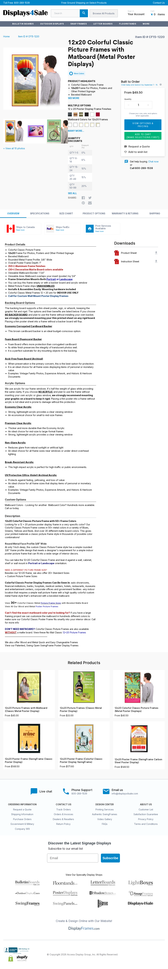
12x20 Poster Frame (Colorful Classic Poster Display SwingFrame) (81, 760)
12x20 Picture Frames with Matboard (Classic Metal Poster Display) (26, 709)
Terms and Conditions (146, 824)
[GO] (84, 13)
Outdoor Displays (52, 24)
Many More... (76, 131)
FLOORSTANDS (127, 24)
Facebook (134, 955)
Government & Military (22, 824)
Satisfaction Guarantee (146, 814)
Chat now (153, 161)
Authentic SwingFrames (104, 814)
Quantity (127, 99)
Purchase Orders (22, 819)
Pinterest (148, 955)
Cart (152, 11)
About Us (146, 804)
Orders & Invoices (63, 814)
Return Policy (63, 824)
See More (73, 98)
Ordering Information (22, 804)
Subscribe (110, 858)
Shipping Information (22, 814)
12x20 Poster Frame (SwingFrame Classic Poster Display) (28, 760)
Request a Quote (22, 809)
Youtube (163, 955)
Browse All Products (104, 13)
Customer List (146, 809)
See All (72, 193)
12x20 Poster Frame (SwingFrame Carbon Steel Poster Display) (138, 761)
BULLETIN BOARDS (23, 24)
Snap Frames (78, 24)
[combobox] (69, 13)
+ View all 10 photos (14, 148)
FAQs (104, 824)
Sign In (131, 11)
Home (6, 36)
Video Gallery (104, 819)
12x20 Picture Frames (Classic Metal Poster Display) (81, 709)
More (146, 24)
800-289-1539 (22, 2)
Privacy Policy (145, 819)
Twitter (141, 955)
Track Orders (63, 809)
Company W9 (22, 828)
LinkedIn (156, 955)
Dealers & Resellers (63, 819)
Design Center (104, 804)
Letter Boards (102, 24)
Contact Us (159, 2)
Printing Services (104, 809)
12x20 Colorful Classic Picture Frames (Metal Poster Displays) (136, 709)
